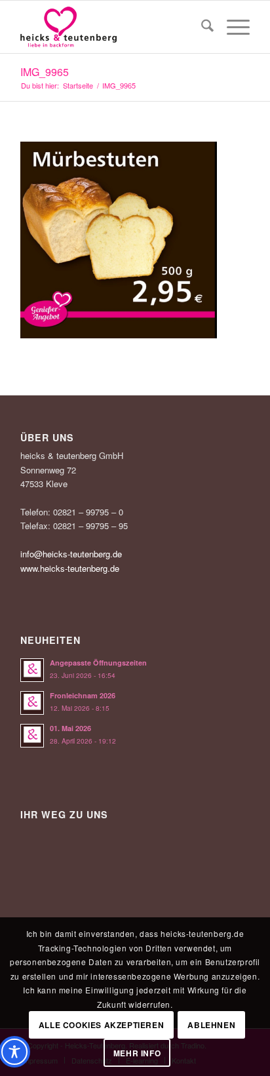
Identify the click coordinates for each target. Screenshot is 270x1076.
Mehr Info (137, 1053)
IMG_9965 (44, 71)
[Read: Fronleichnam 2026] (32, 703)
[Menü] (232, 27)
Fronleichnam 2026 (82, 695)
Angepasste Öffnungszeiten (98, 663)
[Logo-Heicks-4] (112, 27)
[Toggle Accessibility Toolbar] (14, 1051)
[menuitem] (201, 27)
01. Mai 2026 (70, 728)
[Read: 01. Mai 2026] (32, 735)
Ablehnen (211, 1025)
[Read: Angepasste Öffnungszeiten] (32, 670)
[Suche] (201, 27)
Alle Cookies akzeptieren (101, 1025)
